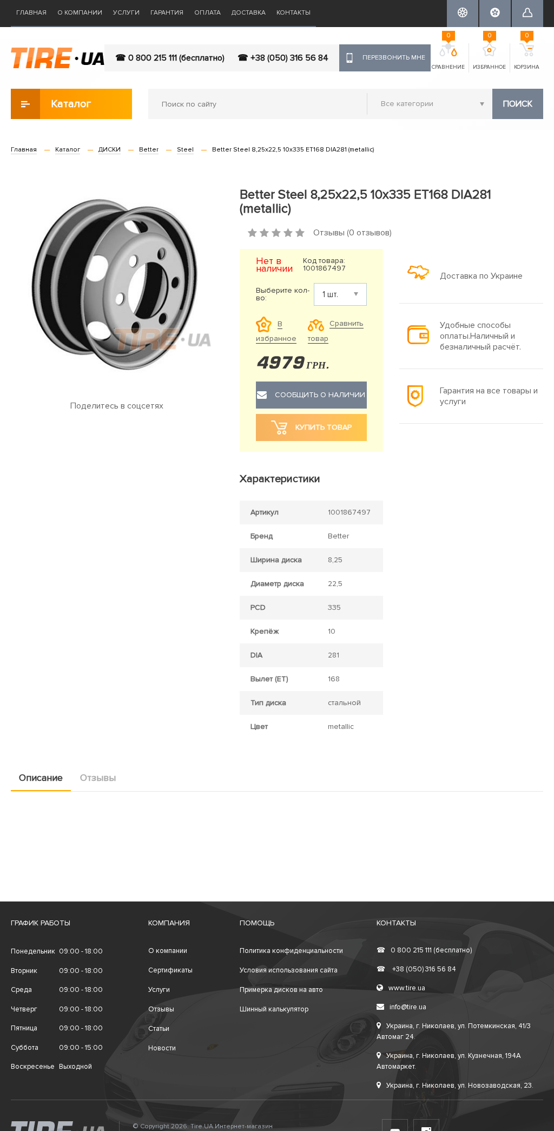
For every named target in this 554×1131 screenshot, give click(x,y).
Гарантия (166, 13)
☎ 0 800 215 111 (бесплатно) (170, 57)
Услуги (126, 13)
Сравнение (448, 56)
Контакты (293, 13)
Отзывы (98, 778)
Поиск (517, 103)
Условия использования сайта (289, 970)
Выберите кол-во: (282, 294)
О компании (79, 13)
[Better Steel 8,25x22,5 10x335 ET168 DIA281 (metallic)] (117, 283)
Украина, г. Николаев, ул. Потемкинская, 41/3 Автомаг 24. (454, 1031)
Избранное (489, 56)
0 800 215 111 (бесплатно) (424, 950)
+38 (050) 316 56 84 (416, 969)
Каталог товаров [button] (72, 108)
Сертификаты (170, 970)
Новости (162, 1048)
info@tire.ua (408, 1007)
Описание (41, 778)
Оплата (207, 13)
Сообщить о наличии (320, 394)
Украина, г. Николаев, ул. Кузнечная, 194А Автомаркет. (449, 1061)
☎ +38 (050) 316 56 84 (283, 57)
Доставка (249, 13)
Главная (31, 13)
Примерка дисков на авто (281, 989)
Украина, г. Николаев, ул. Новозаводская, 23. (459, 1085)
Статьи (158, 1028)
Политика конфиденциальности (291, 950)
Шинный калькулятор (274, 1009)
